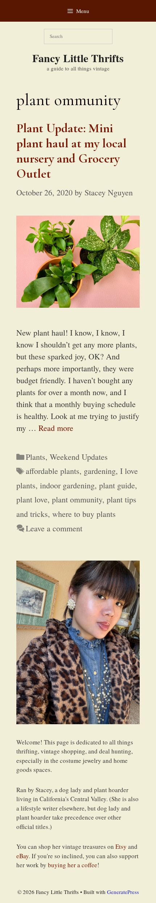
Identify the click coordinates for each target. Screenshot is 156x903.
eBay (22, 856)
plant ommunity (77, 499)
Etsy (121, 846)
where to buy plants (84, 514)
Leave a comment (54, 528)
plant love (32, 499)
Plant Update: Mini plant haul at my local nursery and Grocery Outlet (71, 151)
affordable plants (52, 471)
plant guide (117, 485)
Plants (35, 457)
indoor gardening (67, 485)
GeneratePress (123, 891)
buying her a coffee (72, 865)
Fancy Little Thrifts (78, 58)
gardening (100, 471)
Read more (55, 428)
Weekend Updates (79, 457)
